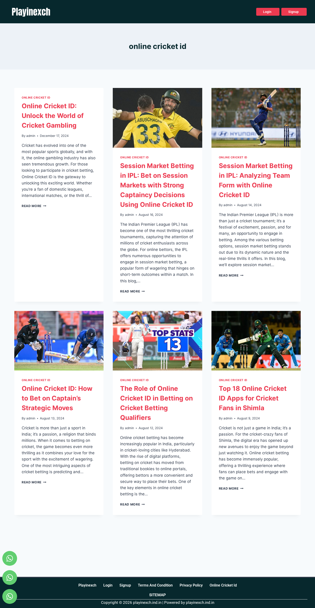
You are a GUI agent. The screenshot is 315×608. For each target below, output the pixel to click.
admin (30, 136)
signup (125, 585)
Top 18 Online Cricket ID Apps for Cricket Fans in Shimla (253, 398)
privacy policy (191, 585)
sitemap (157, 595)
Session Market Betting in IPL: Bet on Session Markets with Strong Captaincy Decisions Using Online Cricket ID (157, 185)
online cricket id (223, 585)
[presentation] (157, 117)
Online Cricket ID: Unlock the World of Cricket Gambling (53, 115)
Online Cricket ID (36, 97)
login (108, 585)
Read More (34, 206)
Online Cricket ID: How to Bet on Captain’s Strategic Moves (57, 398)
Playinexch (87, 585)
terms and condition (155, 585)
